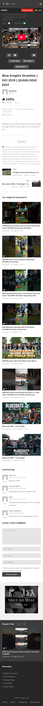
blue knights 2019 (17, 152)
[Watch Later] (15, 55)
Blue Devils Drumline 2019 (20, 149)
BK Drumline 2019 (29, 147)
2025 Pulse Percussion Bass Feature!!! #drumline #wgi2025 (20, 653)
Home (4, 15)
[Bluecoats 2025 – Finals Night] (21, 413)
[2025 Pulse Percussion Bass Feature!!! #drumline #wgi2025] (21, 638)
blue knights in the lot (17, 159)
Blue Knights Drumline (29, 152)
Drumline (29, 161)
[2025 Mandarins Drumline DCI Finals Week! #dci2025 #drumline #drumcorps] (21, 314)
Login (39, 10)
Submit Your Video (11, 673)
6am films (8, 147)
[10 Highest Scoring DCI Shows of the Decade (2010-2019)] (21, 174)
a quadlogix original (17, 147)
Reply (5, 482)
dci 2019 (8, 161)
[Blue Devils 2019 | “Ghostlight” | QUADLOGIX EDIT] (21, 186)
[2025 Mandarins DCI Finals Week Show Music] (21, 348)
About (13, 702)
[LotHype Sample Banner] (21, 613)
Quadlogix (13, 91)
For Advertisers (9, 677)
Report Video (9, 686)
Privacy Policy (9, 680)
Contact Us (8, 683)
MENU (5, 10)
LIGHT (4, 23)
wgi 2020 (38, 164)
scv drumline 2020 (22, 164)
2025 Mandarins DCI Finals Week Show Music (19, 361)
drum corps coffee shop (19, 161)
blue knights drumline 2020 (25, 154)
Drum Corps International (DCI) (18, 15)
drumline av (36, 161)
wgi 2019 (32, 164)
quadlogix (14, 164)
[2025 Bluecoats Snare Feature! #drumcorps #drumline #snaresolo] (21, 246)
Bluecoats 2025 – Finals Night (13, 426)
